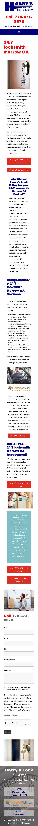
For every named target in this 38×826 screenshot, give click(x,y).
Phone (6, 649)
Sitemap (26, 823)
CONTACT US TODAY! (19, 436)
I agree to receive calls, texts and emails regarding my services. (19, 688)
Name (6, 628)
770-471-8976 (15, 474)
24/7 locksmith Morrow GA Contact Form (19, 579)
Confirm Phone (9, 660)
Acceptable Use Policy (11, 715)
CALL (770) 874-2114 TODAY (19, 161)
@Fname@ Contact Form (19, 170)
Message (7, 670)
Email (6, 638)
